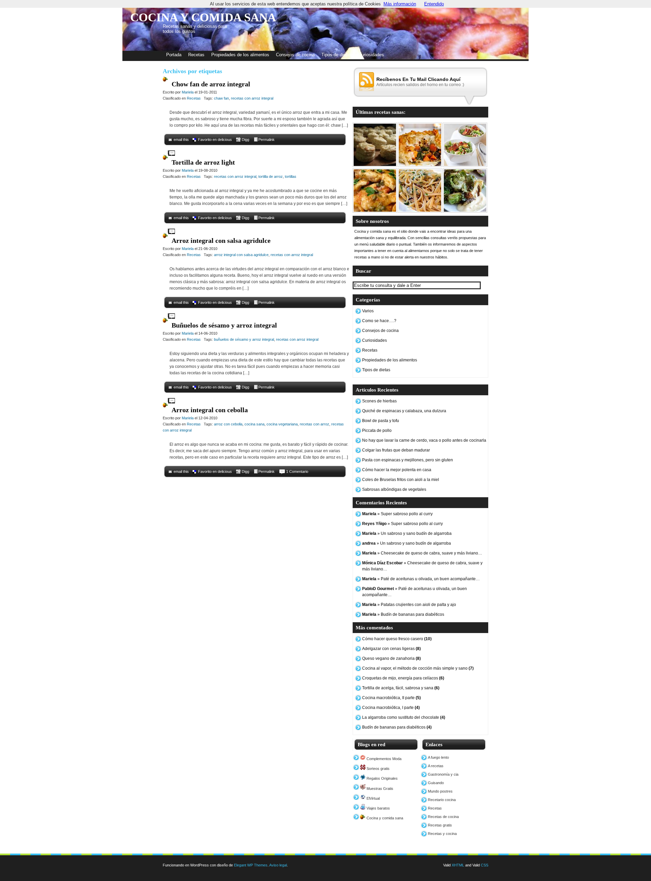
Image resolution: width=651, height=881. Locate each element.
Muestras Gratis (379, 788)
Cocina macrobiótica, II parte (391, 697)
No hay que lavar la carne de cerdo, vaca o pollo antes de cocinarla (424, 440)
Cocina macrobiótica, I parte (391, 707)
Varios (368, 311)
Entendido (434, 3)
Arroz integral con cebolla (210, 410)
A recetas (435, 766)
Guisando (436, 783)
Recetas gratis (440, 825)
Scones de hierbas (379, 401)
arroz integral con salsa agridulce (241, 255)
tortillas (290, 176)
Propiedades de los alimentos (240, 54)
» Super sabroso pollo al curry (397, 513)
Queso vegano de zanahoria (391, 658)
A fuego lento (438, 757)
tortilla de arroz (270, 176)
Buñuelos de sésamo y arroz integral (224, 325)
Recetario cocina (442, 800)
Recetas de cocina (443, 817)
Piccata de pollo (377, 430)
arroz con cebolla (228, 424)
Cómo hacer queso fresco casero (397, 638)
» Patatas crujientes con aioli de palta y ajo (409, 604)
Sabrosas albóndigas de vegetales (394, 489)
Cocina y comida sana (384, 818)
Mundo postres (440, 791)
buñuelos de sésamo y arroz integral (244, 339)
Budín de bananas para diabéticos (397, 727)
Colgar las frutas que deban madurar (396, 450)
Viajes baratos (378, 808)
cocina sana (254, 424)
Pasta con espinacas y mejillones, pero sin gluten (407, 460)
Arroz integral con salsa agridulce (221, 240)
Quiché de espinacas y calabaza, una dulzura (404, 410)
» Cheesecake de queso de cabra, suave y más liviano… (422, 553)
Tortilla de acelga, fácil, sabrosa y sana (400, 688)
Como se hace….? (379, 320)
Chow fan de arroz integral (211, 84)
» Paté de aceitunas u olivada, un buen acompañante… (421, 578)
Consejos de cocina (295, 54)
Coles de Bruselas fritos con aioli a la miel (400, 479)
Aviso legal (278, 865)
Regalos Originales (382, 778)
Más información (399, 3)
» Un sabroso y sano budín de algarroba (407, 533)
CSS (484, 865)
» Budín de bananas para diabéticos (403, 614)
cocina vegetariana (282, 424)
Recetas (196, 54)
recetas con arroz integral (252, 98)
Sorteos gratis (378, 769)
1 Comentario (297, 471)
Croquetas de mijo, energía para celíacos (403, 678)
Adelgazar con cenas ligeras (391, 648)
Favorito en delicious (215, 140)
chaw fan (221, 98)
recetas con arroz (314, 424)
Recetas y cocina (442, 834)
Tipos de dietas (336, 54)
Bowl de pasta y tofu (380, 420)
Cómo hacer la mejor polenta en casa (396, 469)
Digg (245, 140)
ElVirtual (373, 798)
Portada (173, 54)
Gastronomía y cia (443, 774)
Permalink (266, 140)
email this (181, 140)
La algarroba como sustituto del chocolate (403, 717)
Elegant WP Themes (251, 865)
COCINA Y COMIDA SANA (203, 17)
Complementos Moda (383, 759)
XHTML (458, 865)
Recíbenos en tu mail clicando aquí (418, 79)
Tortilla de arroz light (203, 162)
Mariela (188, 92)
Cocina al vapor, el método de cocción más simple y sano (418, 668)
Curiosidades (371, 54)
